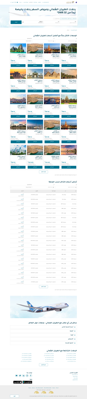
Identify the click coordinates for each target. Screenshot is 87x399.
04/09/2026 (40, 22)
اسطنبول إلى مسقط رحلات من (26, 361)
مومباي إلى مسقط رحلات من (71, 359)
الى (58, 21)
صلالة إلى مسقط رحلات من (71, 353)
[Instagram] (27, 375)
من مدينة (33, 387)
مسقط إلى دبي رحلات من (49, 361)
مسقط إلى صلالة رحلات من (49, 353)
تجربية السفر (25, 2)
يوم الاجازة (35, 2)
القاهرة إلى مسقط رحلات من (26, 355)
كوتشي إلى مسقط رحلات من (49, 355)
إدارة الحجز (31, 2)
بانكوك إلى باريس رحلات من (26, 359)
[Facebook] (30, 375)
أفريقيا (71, 331)
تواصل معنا (76, 378)
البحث (16, 22)
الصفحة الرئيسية (74, 30)
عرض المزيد (43, 364)
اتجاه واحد (74, 18)
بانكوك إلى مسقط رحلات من (26, 353)
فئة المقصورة (29, 38)
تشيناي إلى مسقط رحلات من (26, 357)
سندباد (20, 2)
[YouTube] (16, 375)
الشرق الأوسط (69, 343)
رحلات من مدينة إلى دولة (39, 387)
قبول (14, 396)
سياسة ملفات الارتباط (44, 396)
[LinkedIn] (23, 375)
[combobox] (68, 22)
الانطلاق (40, 21)
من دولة (30, 387)
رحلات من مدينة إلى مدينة (47, 387)
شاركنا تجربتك (75, 376)
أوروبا (71, 335)
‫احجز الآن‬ (69, 65)
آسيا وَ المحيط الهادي (67, 327)
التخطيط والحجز (45, 2)
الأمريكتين (70, 339)
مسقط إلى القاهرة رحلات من (71, 357)
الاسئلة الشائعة (75, 374)
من (75, 21)
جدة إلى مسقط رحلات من (49, 359)
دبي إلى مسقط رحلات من (72, 361)
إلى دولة (57, 387)
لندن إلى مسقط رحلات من (49, 357)
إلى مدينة (53, 387)
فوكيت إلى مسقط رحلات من (71, 355)
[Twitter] (20, 375)
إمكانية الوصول (75, 379)
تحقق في (39, 2)
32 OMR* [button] (62, 13)
